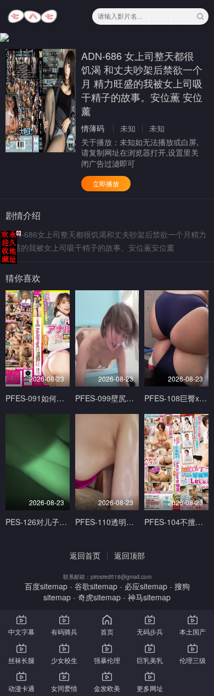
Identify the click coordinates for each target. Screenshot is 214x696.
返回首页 (85, 555)
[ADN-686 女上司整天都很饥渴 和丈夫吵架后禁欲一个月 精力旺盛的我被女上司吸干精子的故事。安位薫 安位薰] (40, 100)
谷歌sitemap (96, 586)
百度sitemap (46, 586)
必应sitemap (146, 586)
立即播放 (106, 183)
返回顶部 (129, 555)
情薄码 (92, 128)
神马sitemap (149, 597)
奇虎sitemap (99, 597)
